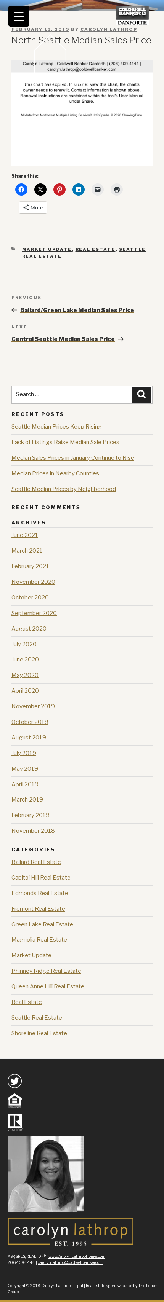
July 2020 (24, 644)
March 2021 (27, 550)
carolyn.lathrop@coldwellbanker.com (70, 1262)
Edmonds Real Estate (39, 893)
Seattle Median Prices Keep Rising (56, 426)
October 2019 (29, 722)
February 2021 (30, 566)
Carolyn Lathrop (108, 29)
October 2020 (30, 597)
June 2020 (25, 659)
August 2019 (28, 737)
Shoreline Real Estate (39, 1033)
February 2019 (30, 815)
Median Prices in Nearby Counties (55, 473)
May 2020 (25, 675)
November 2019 (33, 706)
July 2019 (23, 753)
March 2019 (27, 799)
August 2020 (29, 628)
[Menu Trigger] (18, 16)
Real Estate (96, 249)
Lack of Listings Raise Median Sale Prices (65, 442)
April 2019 (25, 784)
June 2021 (24, 535)
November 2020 (33, 581)
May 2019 (24, 768)
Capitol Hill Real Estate (41, 877)
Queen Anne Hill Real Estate (47, 986)
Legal (78, 1285)
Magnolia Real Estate (39, 939)
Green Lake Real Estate (42, 924)
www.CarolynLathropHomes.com (76, 1256)
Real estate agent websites (109, 1285)
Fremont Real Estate (38, 908)
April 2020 (25, 690)
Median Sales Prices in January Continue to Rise (72, 457)
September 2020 (34, 613)
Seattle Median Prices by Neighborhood (63, 489)
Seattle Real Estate (36, 1017)
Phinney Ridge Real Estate (46, 970)
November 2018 (33, 830)
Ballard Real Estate (36, 862)
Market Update (47, 249)
